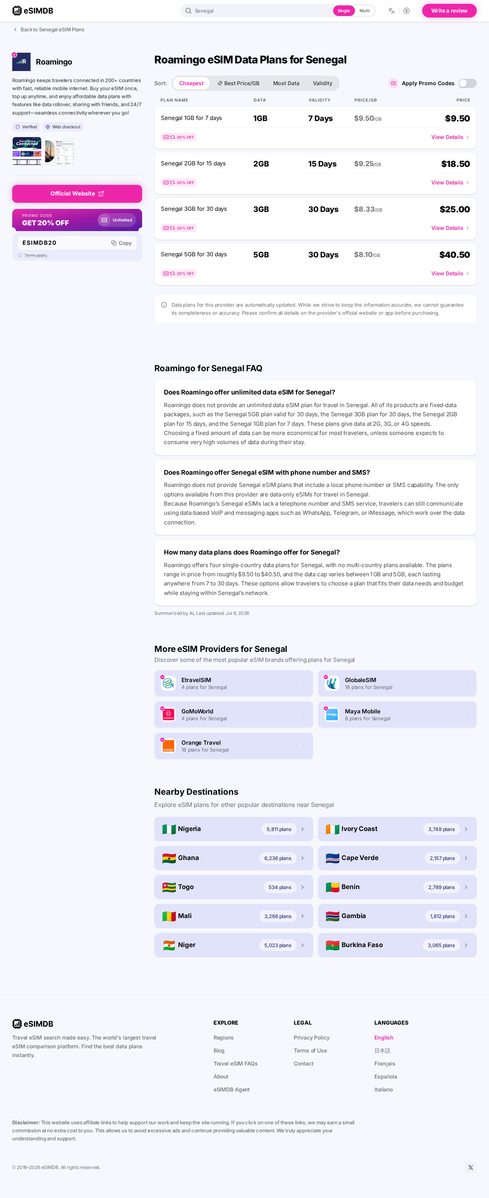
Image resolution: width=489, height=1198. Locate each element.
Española (385, 1076)
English (383, 1037)
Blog (219, 1050)
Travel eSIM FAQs (236, 1063)
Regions (224, 1037)
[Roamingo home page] (27, 151)
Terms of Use (310, 1050)
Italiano (383, 1089)
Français (384, 1063)
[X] (471, 1167)
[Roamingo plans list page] (59, 151)
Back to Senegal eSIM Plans (52, 29)
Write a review (449, 10)
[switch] (467, 83)
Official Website (72, 193)
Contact (303, 1063)
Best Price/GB (241, 83)
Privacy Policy (311, 1037)
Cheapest (191, 83)
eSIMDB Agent (232, 1089)
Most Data (286, 83)
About (221, 1076)
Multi (364, 10)
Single (344, 10)
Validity (322, 83)
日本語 (382, 1050)
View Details (447, 137)
